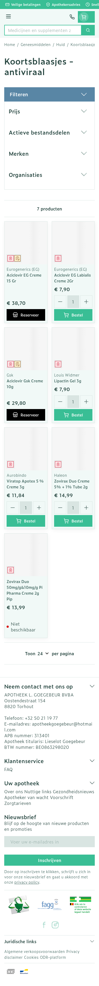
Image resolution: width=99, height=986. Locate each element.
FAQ (8, 769)
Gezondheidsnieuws (73, 791)
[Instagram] (55, 925)
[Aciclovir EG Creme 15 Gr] (25, 243)
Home (9, 44)
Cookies (31, 957)
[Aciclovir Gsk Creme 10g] (25, 349)
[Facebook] (44, 925)
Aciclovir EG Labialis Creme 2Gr (72, 277)
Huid (60, 44)
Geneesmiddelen (36, 44)
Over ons (13, 791)
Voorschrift (61, 797)
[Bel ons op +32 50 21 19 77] (72, 17)
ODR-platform (53, 957)
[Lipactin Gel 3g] (73, 349)
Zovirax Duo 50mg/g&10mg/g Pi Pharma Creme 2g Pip (25, 590)
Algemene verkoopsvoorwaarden (34, 951)
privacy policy (26, 882)
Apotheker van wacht (26, 797)
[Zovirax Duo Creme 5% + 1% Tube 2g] (73, 449)
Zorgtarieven (17, 803)
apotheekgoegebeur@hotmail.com (48, 727)
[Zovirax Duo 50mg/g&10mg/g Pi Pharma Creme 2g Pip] (25, 555)
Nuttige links (37, 791)
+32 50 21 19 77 (41, 718)
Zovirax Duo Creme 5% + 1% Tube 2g (71, 483)
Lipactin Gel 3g (67, 380)
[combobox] (43, 30)
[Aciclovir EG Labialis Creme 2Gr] (73, 243)
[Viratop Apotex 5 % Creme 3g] (25, 449)
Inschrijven (49, 860)
